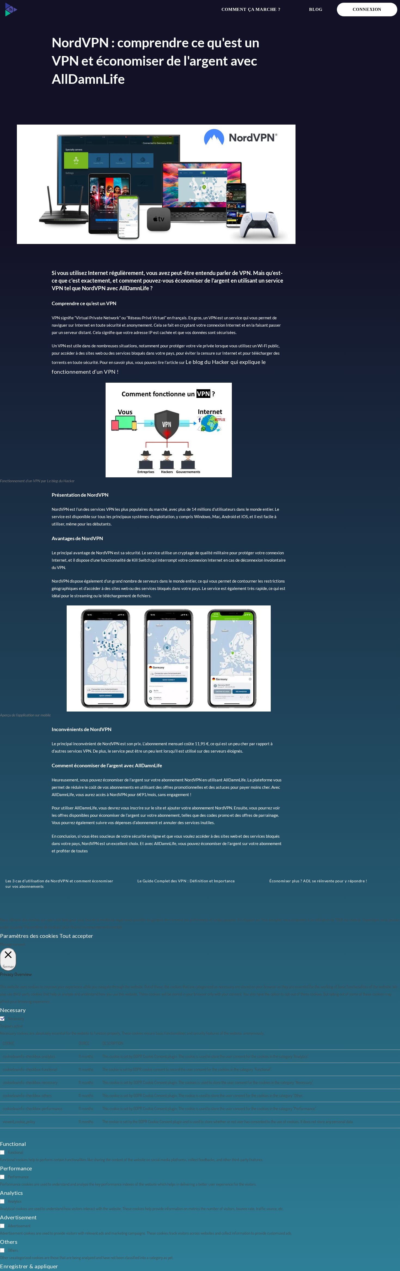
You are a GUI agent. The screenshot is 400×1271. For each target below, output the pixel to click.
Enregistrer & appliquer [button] (29, 1266)
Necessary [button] (13, 1010)
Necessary (16, 1018)
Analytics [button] (11, 1192)
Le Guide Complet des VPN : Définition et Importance (186, 881)
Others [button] (8, 1241)
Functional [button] (13, 1143)
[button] (11, 9)
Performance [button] (16, 1168)
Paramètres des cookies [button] (29, 935)
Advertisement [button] (18, 1217)
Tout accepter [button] (76, 935)
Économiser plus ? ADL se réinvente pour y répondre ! (318, 881)
